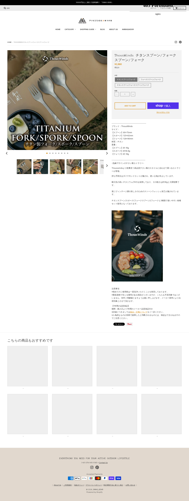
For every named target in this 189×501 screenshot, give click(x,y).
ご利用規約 (67, 485)
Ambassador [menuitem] (128, 29)
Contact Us (103, 463)
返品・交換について (138, 312)
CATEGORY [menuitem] (69, 29)
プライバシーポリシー (94, 485)
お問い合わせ (130, 485)
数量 (116, 91)
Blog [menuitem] (102, 29)
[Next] (107, 153)
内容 (116, 75)
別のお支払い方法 (163, 112)
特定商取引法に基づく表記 (113, 485)
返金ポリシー (79, 485)
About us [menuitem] (113, 29)
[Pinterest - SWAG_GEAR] (97, 467)
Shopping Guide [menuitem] (87, 29)
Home (9, 42)
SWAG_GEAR (98, 489)
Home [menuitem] (57, 29)
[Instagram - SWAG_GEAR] (92, 467)
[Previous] (7, 153)
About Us (57, 485)
